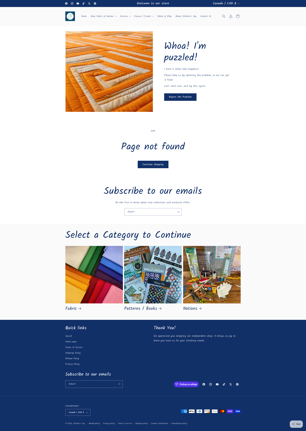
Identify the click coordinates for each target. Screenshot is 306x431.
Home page (70, 342)
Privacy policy (109, 423)
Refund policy (94, 423)
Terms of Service (73, 347)
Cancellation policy (179, 423)
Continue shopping (153, 164)
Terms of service (125, 423)
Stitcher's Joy (79, 423)
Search (68, 336)
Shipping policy (141, 423)
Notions (190, 308)
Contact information (159, 423)
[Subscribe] (178, 212)
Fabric (71, 308)
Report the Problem (180, 97)
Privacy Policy (72, 364)
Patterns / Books (140, 308)
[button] (103, 16)
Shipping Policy (73, 353)
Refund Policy (72, 358)
